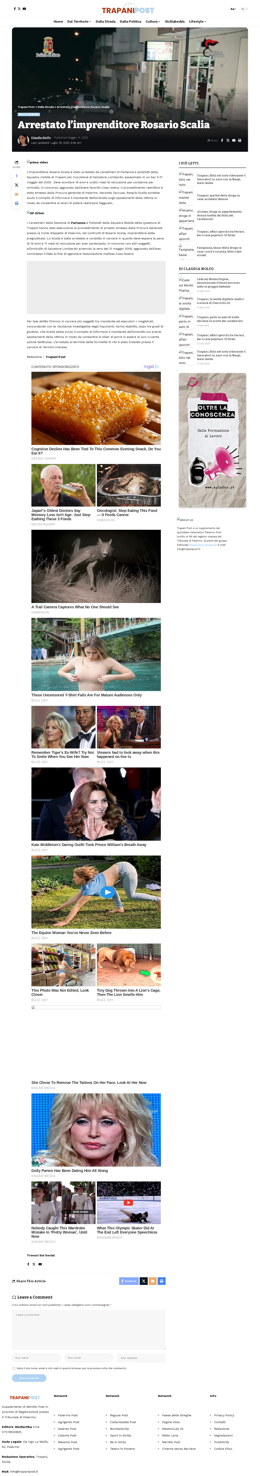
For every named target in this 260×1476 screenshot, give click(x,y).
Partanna (78, 223)
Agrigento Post (68, 1422)
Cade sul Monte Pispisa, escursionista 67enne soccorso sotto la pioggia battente (218, 283)
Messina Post (67, 1442)
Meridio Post (171, 1442)
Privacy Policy (224, 1415)
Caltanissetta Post (123, 1422)
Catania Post (67, 1435)
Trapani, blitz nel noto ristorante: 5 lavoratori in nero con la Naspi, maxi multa (221, 179)
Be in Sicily (118, 1442)
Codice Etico (223, 1449)
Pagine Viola (171, 1422)
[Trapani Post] (130, 9)
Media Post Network (203, 545)
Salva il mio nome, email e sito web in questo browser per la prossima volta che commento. (72, 1368)
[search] (226, 9)
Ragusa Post (119, 1415)
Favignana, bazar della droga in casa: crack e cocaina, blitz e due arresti (219, 251)
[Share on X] (227, 140)
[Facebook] (15, 8)
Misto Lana (170, 1435)
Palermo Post (68, 1415)
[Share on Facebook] (222, 140)
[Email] (233, 140)
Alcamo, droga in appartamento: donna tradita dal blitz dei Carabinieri (219, 215)
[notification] (220, 9)
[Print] (239, 140)
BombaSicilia (119, 1429)
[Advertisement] (96, 287)
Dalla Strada (28, 114)
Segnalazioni (223, 1435)
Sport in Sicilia (120, 1435)
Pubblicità (221, 1442)
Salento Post (67, 1429)
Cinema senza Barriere (179, 1449)
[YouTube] (24, 8)
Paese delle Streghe (176, 1415)
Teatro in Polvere (122, 1449)
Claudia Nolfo (41, 137)
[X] (19, 8)
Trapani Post (56, 357)
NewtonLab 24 (172, 1429)
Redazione (221, 1429)
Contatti (220, 1422)
